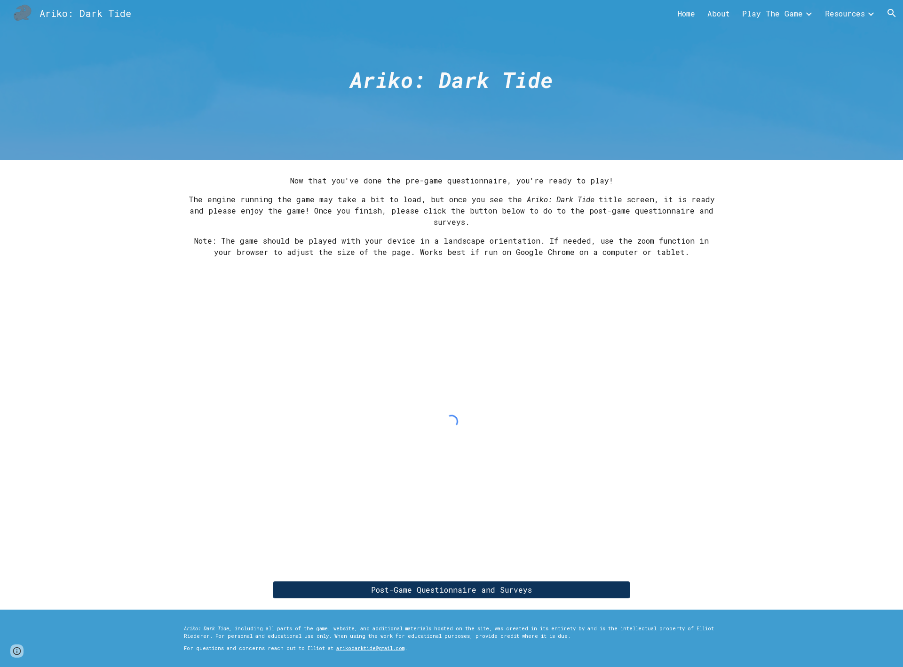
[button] (891, 13)
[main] (451, 80)
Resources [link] (845, 13)
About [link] (718, 13)
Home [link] (686, 13)
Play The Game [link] (772, 13)
